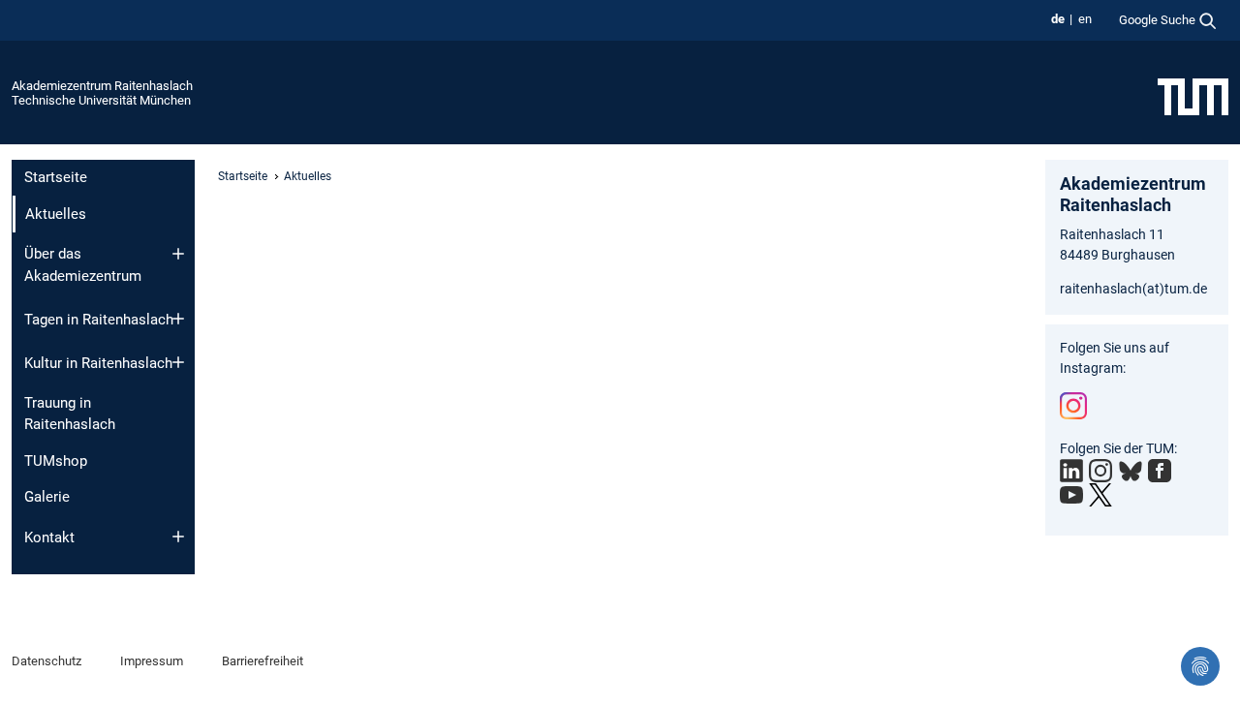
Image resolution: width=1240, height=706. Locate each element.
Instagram (1073, 405)
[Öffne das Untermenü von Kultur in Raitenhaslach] (178, 362)
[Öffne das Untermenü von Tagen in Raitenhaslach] (178, 318)
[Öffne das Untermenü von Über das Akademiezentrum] (178, 253)
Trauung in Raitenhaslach (69, 414)
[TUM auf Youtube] (1071, 494)
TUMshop (55, 461)
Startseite (55, 177)
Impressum (151, 661)
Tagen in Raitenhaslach (98, 319)
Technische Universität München (101, 100)
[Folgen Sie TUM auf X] (1100, 494)
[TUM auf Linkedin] (1071, 470)
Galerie (47, 497)
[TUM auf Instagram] (1100, 470)
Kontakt (49, 537)
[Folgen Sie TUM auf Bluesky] (1130, 471)
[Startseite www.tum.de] (1193, 96)
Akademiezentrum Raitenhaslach (102, 85)
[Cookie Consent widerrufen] (1200, 666)
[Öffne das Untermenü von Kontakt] (178, 536)
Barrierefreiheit (262, 661)
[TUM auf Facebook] (1159, 470)
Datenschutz (46, 661)
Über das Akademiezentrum (82, 265)
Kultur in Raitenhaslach (98, 363)
